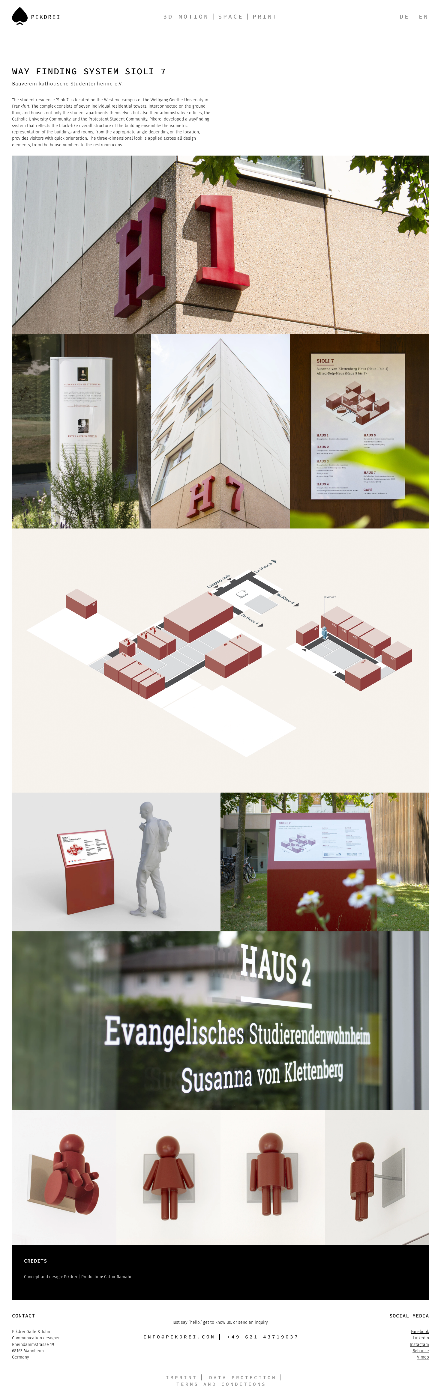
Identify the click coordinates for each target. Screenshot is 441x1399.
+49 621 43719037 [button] (263, 1336)
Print (265, 16)
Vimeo (423, 1357)
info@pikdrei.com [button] (179, 1336)
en (424, 16)
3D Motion (186, 16)
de (405, 16)
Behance (420, 1350)
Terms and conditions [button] (221, 1384)
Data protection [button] (243, 1377)
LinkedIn (421, 1338)
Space (231, 16)
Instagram (419, 1344)
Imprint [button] (181, 1377)
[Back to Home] (35, 16)
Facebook (420, 1331)
